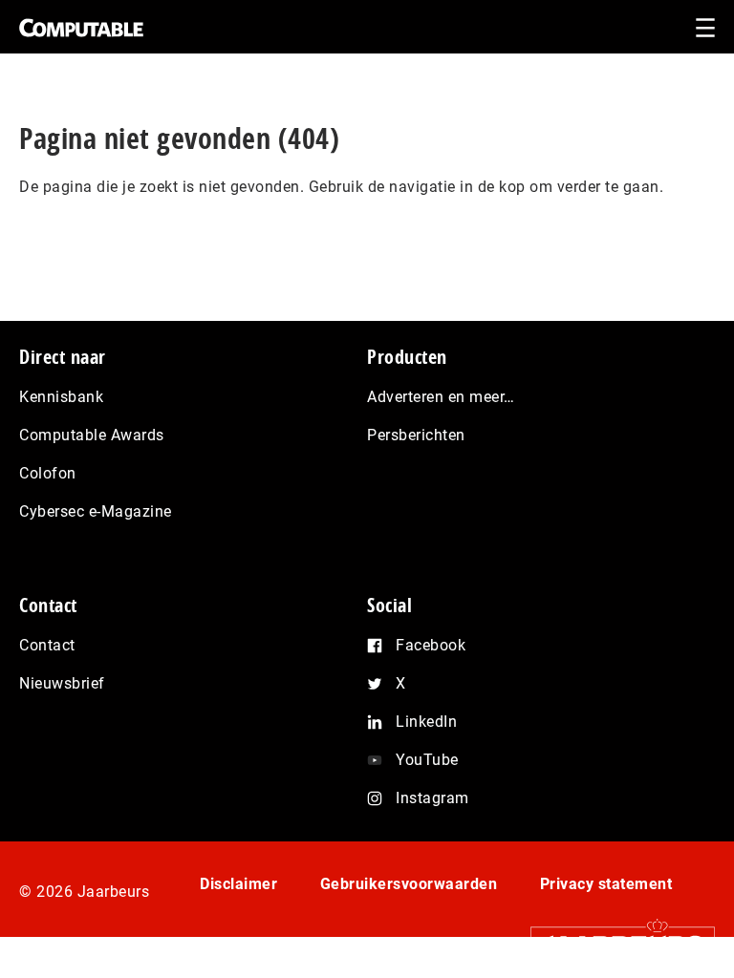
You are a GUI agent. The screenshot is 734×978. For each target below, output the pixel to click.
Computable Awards (91, 435)
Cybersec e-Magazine (95, 511)
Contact (47, 645)
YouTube (427, 760)
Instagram (432, 798)
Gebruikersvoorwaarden (409, 884)
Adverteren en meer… (441, 397)
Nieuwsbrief (62, 683)
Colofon (47, 473)
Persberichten (416, 435)
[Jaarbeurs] (613, 944)
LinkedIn (426, 721)
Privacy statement (606, 884)
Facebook (430, 645)
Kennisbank (61, 397)
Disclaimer (238, 884)
